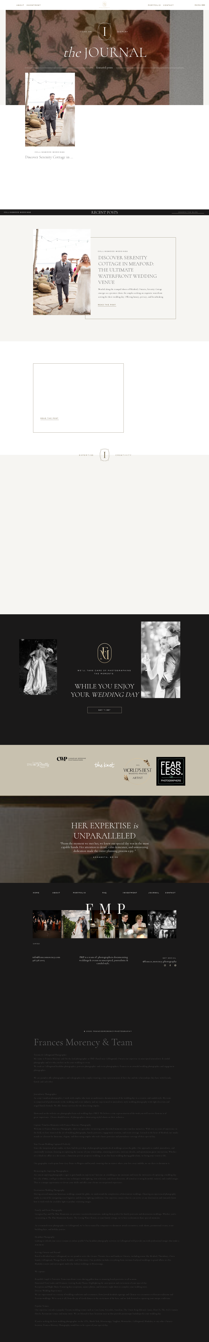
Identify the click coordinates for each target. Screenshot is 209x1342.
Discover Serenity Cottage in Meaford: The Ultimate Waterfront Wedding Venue (127, 270)
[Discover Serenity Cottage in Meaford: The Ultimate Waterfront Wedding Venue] (50, 110)
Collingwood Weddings (50, 152)
